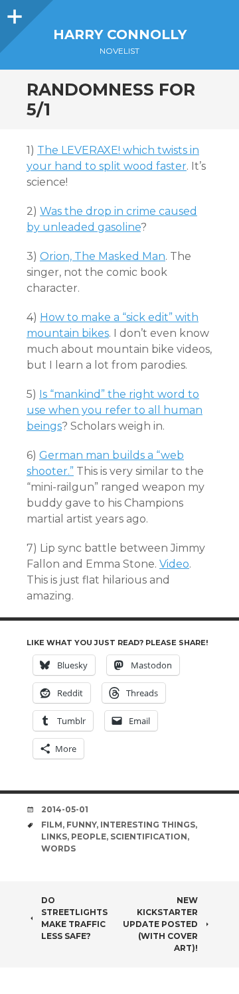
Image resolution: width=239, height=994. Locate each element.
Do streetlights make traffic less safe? (74, 918)
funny (81, 825)
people (88, 836)
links (54, 836)
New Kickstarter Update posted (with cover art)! (160, 924)
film (51, 825)
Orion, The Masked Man (102, 256)
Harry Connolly (120, 34)
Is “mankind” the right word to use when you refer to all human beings (114, 410)
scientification (148, 836)
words (58, 848)
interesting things (147, 825)
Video (174, 564)
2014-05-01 (64, 809)
